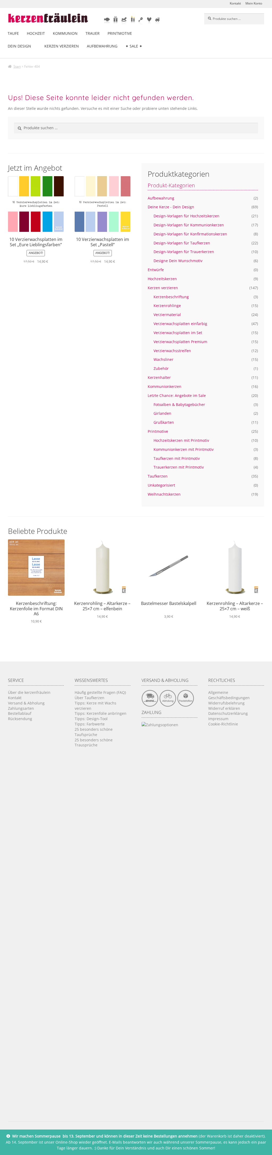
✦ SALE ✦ (133, 46)
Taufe (13, 33)
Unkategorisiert (161, 485)
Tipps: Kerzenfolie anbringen (100, 713)
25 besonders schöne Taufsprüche (94, 732)
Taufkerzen (158, 476)
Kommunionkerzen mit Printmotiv (184, 449)
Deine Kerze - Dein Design (171, 206)
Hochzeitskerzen (162, 278)
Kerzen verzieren (61, 46)
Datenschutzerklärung (228, 713)
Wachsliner (163, 359)
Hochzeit (36, 33)
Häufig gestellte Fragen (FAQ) (100, 692)
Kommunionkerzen (164, 386)
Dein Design (19, 46)
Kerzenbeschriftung (171, 296)
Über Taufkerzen (89, 697)
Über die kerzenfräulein (29, 692)
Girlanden (162, 413)
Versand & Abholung (26, 703)
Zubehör (161, 368)
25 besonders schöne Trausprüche (94, 742)
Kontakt (235, 3)
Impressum (218, 718)
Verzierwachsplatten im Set (178, 332)
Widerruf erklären (224, 708)
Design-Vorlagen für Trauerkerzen (184, 251)
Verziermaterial (167, 314)
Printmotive (120, 33)
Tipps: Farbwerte (90, 723)
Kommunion (65, 33)
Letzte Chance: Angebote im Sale (177, 395)
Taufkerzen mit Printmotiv (177, 458)
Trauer (93, 33)
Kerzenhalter (159, 377)
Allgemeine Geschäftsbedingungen (229, 695)
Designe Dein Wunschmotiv (178, 260)
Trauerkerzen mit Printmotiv (179, 467)
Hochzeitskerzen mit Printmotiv (181, 440)
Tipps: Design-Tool (91, 718)
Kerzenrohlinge (167, 305)
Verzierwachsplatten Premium (180, 341)
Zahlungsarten (21, 708)
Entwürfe (156, 269)
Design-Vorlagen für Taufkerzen (182, 242)
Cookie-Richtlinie (223, 723)
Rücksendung (20, 718)
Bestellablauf (19, 713)
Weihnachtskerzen (164, 494)
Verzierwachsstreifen (172, 350)
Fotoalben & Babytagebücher (179, 404)
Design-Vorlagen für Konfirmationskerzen (190, 233)
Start (17, 66)
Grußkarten (164, 422)
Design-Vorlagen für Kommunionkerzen (189, 224)
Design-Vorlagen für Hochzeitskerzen (186, 215)
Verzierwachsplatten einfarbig (180, 323)
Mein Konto (253, 3)
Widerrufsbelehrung (226, 703)
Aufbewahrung (102, 46)
